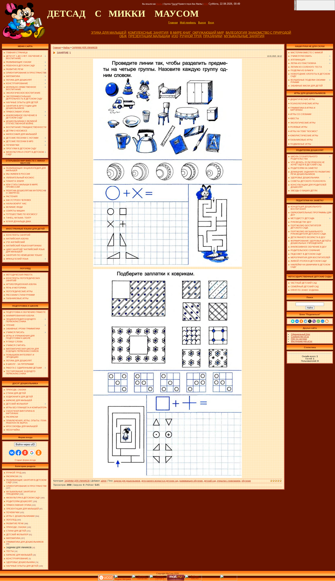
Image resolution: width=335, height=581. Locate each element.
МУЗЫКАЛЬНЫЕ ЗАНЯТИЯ (244, 36)
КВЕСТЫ (294, 118)
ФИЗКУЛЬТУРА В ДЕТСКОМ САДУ (23, 497)
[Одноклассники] (301, 321)
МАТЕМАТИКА (13, 538)
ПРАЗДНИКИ (212, 36)
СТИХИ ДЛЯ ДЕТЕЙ (16, 531)
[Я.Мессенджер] (292, 321)
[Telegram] (305, 321)
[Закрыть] (295, 10)
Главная (173, 22)
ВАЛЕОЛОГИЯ (236, 32)
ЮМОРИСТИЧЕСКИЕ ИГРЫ (304, 135)
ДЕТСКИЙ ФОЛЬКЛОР (17, 534)
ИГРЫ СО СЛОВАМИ (300, 114)
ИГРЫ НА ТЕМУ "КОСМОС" (304, 131)
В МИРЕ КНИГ (180, 32)
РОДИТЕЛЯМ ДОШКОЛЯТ (19, 501)
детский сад (210, 481)
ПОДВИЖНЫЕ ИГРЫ (300, 144)
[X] (310, 321)
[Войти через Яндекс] (25, 453)
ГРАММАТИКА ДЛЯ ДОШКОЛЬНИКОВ (24, 542)
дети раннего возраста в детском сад (159, 481)
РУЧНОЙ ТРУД (191, 36)
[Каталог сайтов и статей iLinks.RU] (158, 580)
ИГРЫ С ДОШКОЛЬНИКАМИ (20, 516)
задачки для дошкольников (127, 481)
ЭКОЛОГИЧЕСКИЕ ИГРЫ (302, 123)
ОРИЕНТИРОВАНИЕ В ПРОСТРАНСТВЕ (26, 486)
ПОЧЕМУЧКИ (12, 512)
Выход (202, 22)
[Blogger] (327, 321)
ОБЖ (123, 36)
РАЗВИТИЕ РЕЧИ (14, 523)
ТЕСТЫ (10, 551)
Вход (211, 22)
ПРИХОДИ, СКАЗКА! (16, 527)
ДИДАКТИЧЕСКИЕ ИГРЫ (302, 99)
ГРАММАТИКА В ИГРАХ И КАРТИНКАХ (301, 109)
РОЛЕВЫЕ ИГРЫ (298, 127)
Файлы (66, 47)
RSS (206, 4)
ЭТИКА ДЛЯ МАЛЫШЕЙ (108, 32)
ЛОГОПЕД (11, 520)
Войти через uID (25, 444)
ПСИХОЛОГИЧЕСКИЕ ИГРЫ (304, 103)
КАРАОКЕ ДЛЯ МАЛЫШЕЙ (19, 555)
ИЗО (175, 36)
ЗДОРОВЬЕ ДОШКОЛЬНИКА (20, 562)
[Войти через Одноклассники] (38, 453)
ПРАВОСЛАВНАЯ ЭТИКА (18, 505)
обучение (246, 481)
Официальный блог (300, 334)
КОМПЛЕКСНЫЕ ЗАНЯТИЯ (148, 32)
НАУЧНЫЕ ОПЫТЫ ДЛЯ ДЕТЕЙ (22, 566)
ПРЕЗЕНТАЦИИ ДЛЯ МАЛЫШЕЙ (22, 509)
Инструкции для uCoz (301, 341)
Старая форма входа (25, 460)
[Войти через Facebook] (18, 453)
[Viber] (314, 321)
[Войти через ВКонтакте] (12, 453)
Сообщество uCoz (300, 336)
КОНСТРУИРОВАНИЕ (17, 558)
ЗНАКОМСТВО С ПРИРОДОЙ (269, 32)
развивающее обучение (191, 481)
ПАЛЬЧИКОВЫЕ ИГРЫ (301, 140)
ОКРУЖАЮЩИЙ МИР (208, 32)
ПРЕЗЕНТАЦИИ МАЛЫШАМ (149, 36)
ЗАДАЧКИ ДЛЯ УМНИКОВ (18, 547)
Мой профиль (188, 22)
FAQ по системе (299, 339)
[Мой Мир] (322, 321)
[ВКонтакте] (297, 321)
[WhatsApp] (318, 321)
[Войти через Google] (32, 453)
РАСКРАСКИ (12, 476)
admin (103, 481)
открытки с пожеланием (228, 481)
